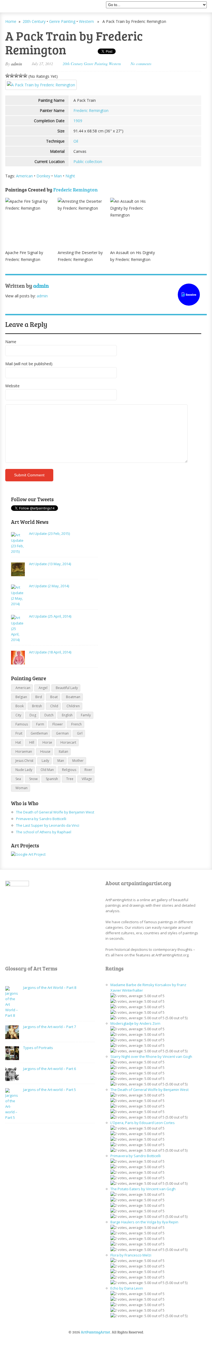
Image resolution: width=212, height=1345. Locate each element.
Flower (57, 724)
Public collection (87, 161)
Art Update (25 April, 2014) (50, 616)
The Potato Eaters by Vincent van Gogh (143, 1188)
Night (70, 175)
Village (87, 778)
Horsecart (68, 742)
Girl (80, 733)
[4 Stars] (20, 75)
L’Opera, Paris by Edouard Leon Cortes (142, 1122)
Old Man (47, 769)
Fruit (18, 733)
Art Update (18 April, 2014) (50, 652)
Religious (69, 769)
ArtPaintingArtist (26, 6)
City (18, 715)
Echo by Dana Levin (126, 1288)
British (37, 706)
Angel (43, 687)
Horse (47, 742)
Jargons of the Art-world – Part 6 (49, 1068)
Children (73, 706)
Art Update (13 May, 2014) (50, 563)
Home (10, 21)
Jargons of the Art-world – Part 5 (49, 1089)
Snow (33, 778)
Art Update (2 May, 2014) (49, 585)
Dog (33, 715)
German (62, 733)
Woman (21, 788)
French (76, 724)
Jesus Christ (24, 760)
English (67, 715)
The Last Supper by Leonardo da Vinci (47, 825)
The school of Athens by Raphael (43, 831)
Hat (18, 742)
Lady (45, 760)
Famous (21, 724)
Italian (63, 751)
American (24, 175)
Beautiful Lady (67, 687)
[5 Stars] (25, 75)
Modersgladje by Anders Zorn (135, 1023)
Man (58, 175)
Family (86, 715)
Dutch (49, 715)
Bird (38, 697)
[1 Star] (7, 75)
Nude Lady (23, 769)
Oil (75, 141)
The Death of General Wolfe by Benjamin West (55, 812)
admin (16, 63)
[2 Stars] (12, 75)
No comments (141, 63)
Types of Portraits (38, 1047)
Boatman (73, 697)
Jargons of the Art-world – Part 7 (49, 1026)
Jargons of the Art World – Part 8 (49, 987)
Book (19, 706)
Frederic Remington (90, 110)
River (88, 769)
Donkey (43, 175)
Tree (69, 778)
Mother (78, 760)
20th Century (34, 21)
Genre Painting (62, 21)
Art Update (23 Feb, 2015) (49, 533)
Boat (54, 697)
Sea (18, 778)
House (45, 751)
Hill (31, 742)
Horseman (23, 751)
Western (86, 21)
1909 (77, 120)
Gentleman (39, 733)
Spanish (52, 778)
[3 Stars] (16, 75)
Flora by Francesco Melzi (130, 1255)
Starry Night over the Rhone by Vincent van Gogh (151, 1056)
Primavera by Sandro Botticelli (41, 818)
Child (54, 706)
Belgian (21, 697)
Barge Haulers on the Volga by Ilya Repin (144, 1221)
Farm (40, 724)
